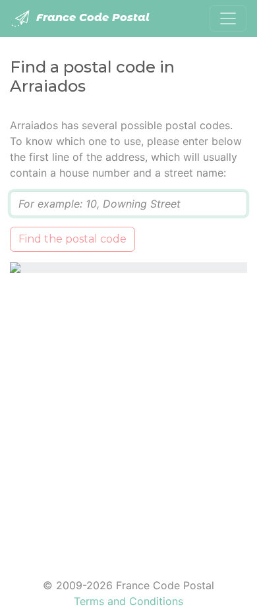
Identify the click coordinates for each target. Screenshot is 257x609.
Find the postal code (72, 239)
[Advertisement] (128, 417)
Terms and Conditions (128, 601)
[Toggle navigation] (228, 18)
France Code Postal (91, 17)
